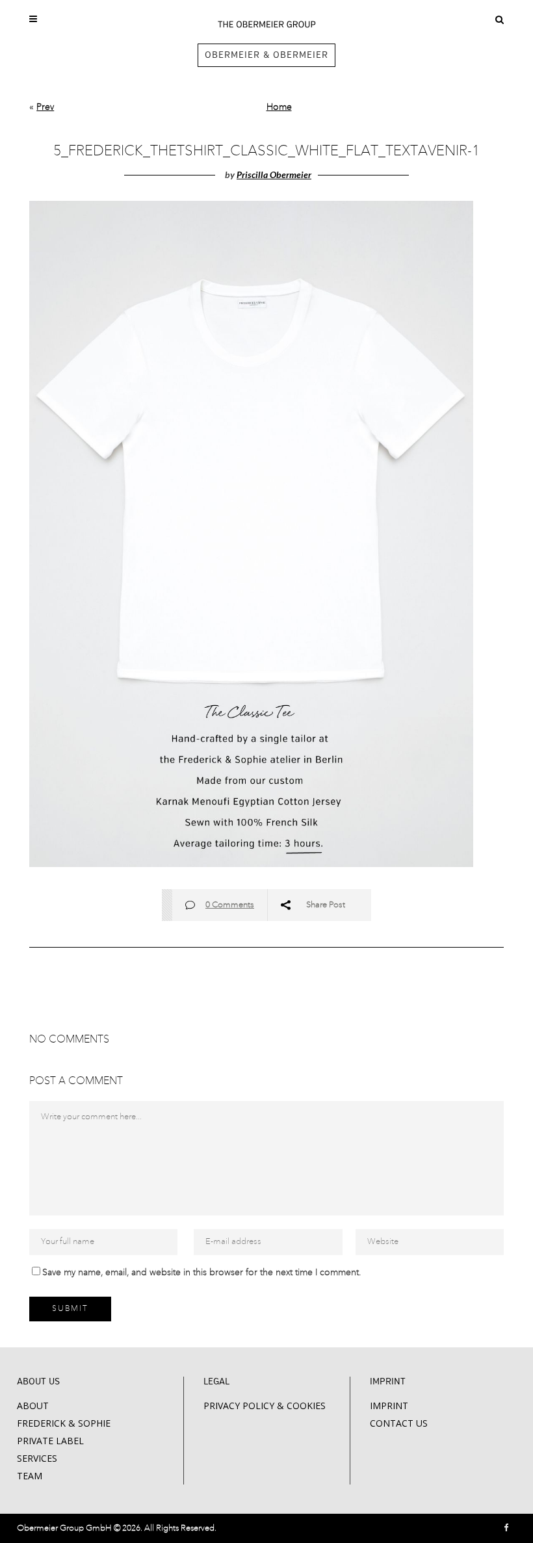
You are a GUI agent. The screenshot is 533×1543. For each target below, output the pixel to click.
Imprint (389, 1405)
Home (279, 107)
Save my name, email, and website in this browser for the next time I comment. (201, 1272)
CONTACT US (399, 1423)
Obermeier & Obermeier (266, 55)
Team (29, 1476)
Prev (45, 107)
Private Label (50, 1440)
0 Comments (229, 905)
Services (37, 1458)
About (33, 1405)
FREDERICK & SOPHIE (63, 1423)
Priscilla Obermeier (274, 174)
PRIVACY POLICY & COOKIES (264, 1405)
